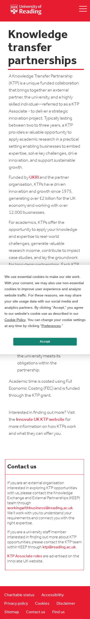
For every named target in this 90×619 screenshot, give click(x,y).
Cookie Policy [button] (15, 320)
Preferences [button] (51, 326)
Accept (45, 341)
